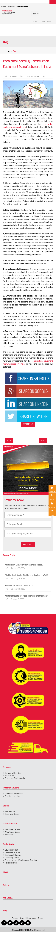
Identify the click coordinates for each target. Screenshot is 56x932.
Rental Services (9, 844)
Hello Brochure (11, 862)
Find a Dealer (10, 811)
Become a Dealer (12, 814)
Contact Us (28, 424)
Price (52, 515)
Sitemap (41, 918)
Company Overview (13, 773)
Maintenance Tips (12, 829)
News (22, 918)
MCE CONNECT (8, 898)
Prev (9, 441)
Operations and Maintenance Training (21, 860)
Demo (52, 499)
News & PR (9, 775)
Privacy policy (31, 918)
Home (7, 51)
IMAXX (5, 872)
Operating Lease (12, 857)
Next (43, 441)
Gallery (6, 885)
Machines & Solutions (14, 793)
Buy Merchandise (12, 796)
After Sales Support (13, 832)
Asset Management (13, 852)
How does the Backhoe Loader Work (19, 585)
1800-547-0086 (22, 6)
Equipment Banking (13, 855)
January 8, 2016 (39, 76)
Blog (5, 910)
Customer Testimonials (15, 778)
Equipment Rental (12, 850)
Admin (14, 76)
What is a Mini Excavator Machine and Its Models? (24, 565)
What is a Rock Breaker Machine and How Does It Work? (26, 575)
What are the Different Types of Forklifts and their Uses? (26, 596)
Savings (52, 491)
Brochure (52, 507)
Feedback (9, 834)
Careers (15, 918)
